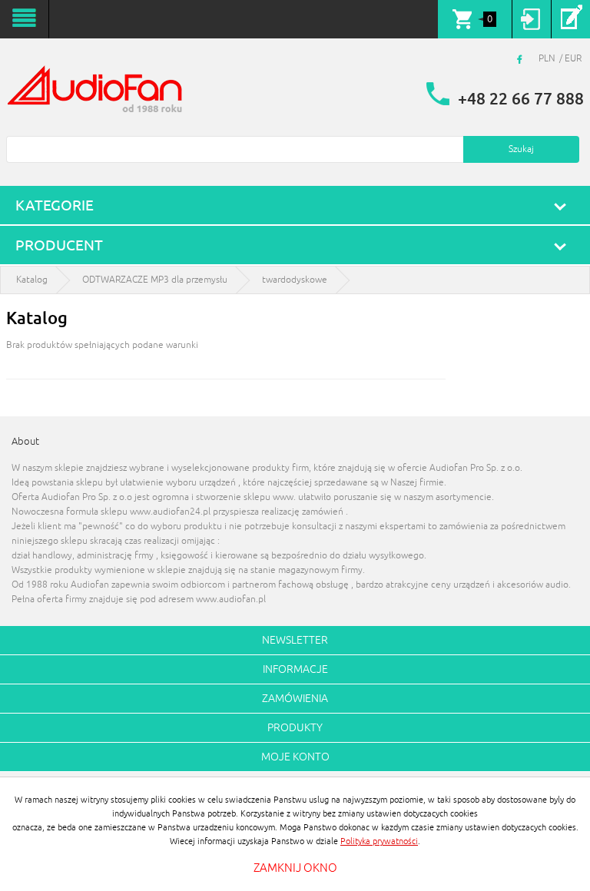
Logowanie (531, 19)
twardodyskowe (294, 280)
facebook (521, 59)
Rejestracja (570, 19)
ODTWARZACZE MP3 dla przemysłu (154, 280)
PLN (547, 59)
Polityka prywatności (379, 841)
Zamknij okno (295, 868)
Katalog (32, 280)
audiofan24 (96, 90)
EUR (573, 59)
